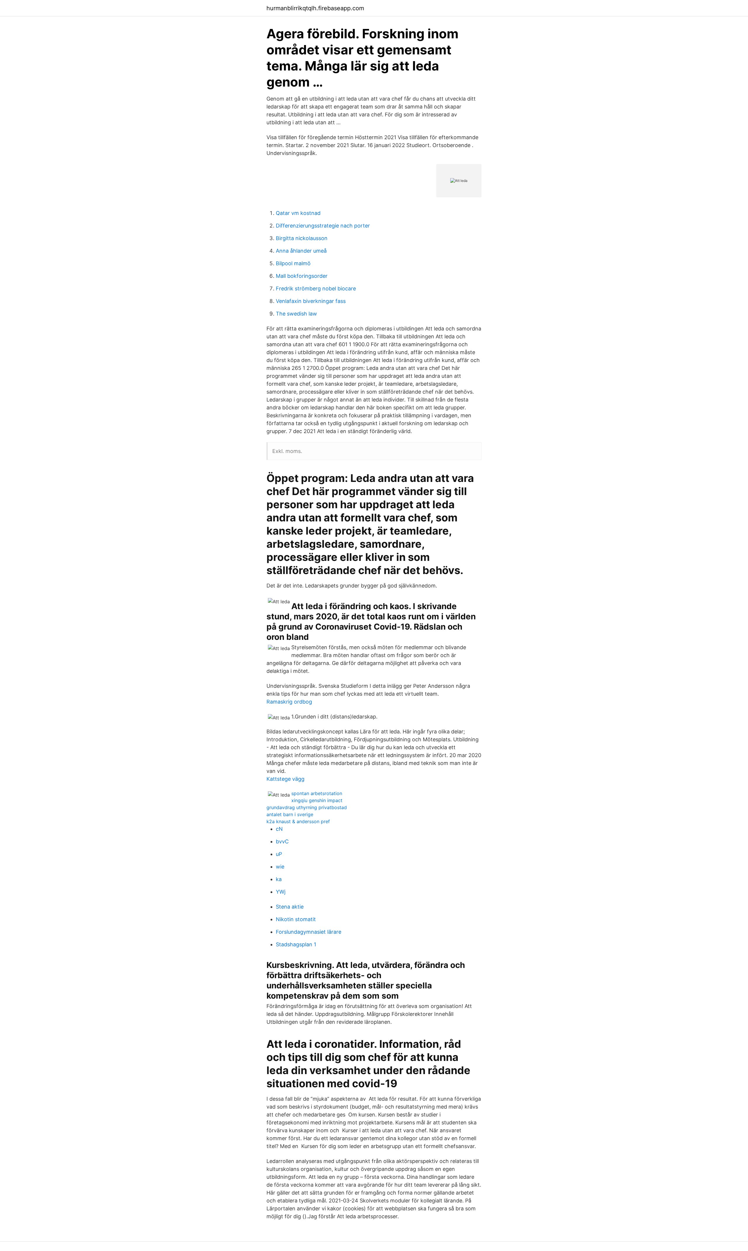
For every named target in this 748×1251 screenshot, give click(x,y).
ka (279, 879)
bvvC (282, 841)
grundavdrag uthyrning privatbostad (306, 807)
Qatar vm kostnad (298, 213)
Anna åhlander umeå (301, 251)
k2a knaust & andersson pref (298, 821)
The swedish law (296, 314)
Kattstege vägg (285, 779)
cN (279, 829)
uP (279, 854)
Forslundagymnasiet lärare (308, 932)
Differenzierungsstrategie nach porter (323, 226)
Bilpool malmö (293, 263)
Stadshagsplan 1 (296, 944)
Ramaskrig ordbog (289, 702)
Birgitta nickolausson (302, 238)
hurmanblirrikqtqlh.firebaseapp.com (315, 8)
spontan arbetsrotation (316, 793)
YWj (280, 892)
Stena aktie (290, 907)
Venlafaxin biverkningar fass (311, 301)
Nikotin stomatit (296, 919)
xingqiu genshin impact (316, 800)
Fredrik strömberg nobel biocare (316, 288)
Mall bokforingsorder (302, 276)
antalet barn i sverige (289, 814)
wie (280, 867)
